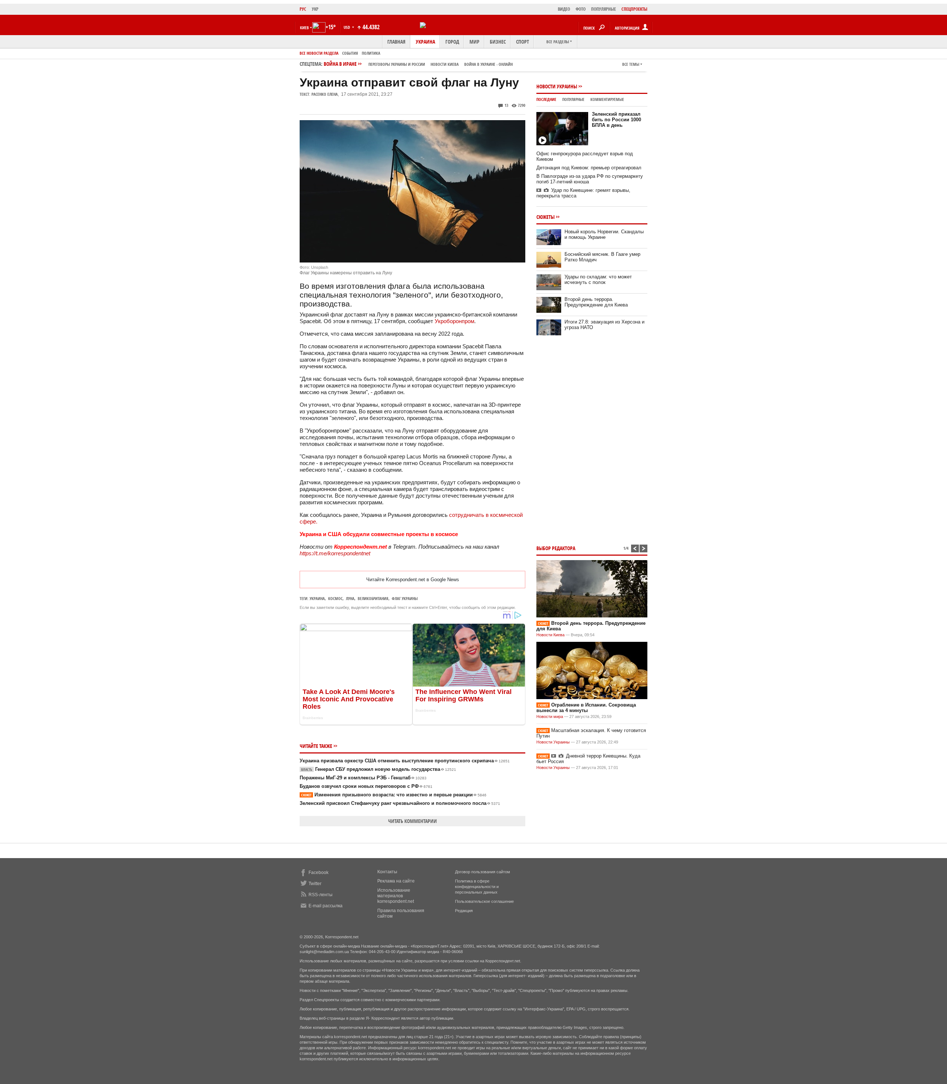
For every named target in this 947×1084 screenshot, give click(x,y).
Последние (546, 99)
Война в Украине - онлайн (488, 64)
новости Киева (445, 64)
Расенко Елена (324, 94)
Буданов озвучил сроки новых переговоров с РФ (366, 786)
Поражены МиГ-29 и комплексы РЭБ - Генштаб (363, 777)
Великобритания (373, 598)
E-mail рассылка (326, 905)
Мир (474, 41)
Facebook (318, 872)
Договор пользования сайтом (482, 872)
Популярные (573, 99)
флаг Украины (405, 598)
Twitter (315, 883)
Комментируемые (607, 99)
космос (335, 598)
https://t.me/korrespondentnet (335, 553)
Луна (350, 598)
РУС (303, 9)
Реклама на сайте (396, 881)
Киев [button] (304, 27)
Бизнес (498, 41)
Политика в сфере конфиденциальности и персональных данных (477, 886)
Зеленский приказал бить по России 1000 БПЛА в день (616, 119)
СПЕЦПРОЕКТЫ (634, 9)
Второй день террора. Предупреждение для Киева (596, 302)
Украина (425, 41)
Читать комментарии (412, 820)
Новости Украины (556, 86)
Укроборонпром (454, 321)
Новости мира (549, 716)
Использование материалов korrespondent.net (395, 896)
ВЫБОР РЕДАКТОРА (555, 548)
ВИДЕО (564, 9)
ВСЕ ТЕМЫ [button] (630, 64)
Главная (396, 41)
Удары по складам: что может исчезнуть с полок (598, 279)
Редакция (464, 910)
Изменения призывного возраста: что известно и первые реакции (393, 794)
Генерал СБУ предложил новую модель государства (378, 769)
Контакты (387, 871)
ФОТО (581, 9)
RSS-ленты (321, 894)
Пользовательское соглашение (484, 901)
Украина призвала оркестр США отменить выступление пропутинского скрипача (405, 760)
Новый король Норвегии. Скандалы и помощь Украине (604, 234)
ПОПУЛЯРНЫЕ (603, 9)
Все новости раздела (319, 53)
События (350, 53)
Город (452, 41)
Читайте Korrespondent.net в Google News (412, 579)
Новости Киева (550, 635)
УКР (315, 9)
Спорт (522, 41)
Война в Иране (418, 63)
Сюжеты (545, 216)
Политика (371, 53)
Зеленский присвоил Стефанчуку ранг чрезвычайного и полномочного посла (400, 803)
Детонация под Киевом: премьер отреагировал (588, 167)
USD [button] (347, 27)
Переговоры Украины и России (396, 64)
